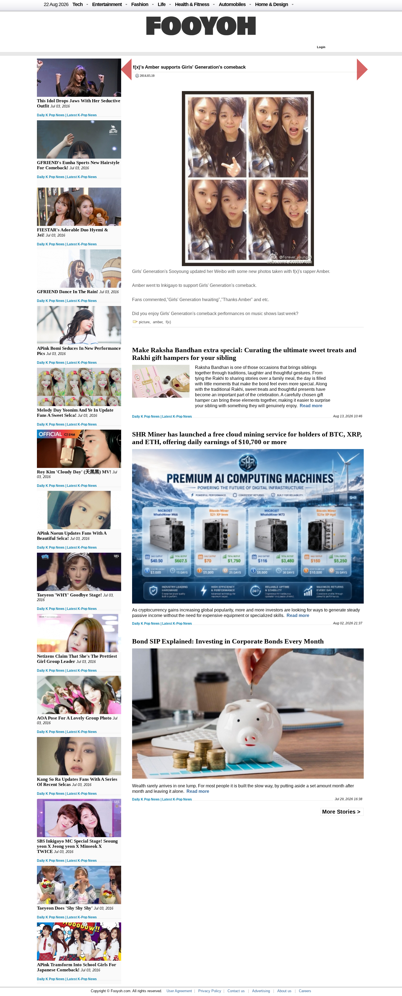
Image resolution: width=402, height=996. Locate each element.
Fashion (139, 4)
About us (284, 991)
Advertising (261, 991)
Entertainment (107, 4)
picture (144, 322)
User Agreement (179, 991)
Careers (305, 991)
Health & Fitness (192, 4)
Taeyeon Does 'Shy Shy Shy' (65, 908)
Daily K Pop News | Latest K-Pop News (67, 115)
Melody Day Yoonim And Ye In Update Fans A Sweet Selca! (75, 412)
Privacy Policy (209, 991)
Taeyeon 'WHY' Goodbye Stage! (69, 595)
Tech (77, 4)
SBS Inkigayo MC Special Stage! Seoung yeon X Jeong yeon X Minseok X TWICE (77, 846)
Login (321, 47)
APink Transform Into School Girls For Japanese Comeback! (76, 967)
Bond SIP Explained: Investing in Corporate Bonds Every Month (228, 641)
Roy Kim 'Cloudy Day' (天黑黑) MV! (74, 471)
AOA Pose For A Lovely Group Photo (74, 718)
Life (161, 4)
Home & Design (271, 4)
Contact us (236, 991)
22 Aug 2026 (56, 4)
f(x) (168, 322)
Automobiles (232, 4)
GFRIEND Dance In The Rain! (67, 291)
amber (157, 322)
